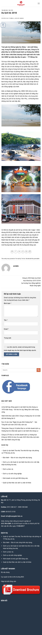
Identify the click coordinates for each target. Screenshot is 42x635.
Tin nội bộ (4, 10)
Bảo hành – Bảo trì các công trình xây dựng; (17, 542)
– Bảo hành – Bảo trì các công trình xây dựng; (16, 458)
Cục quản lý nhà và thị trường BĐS (12, 577)
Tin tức (10, 10)
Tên (6, 320)
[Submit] (39, 370)
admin (22, 18)
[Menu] (39, 3)
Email (6, 329)
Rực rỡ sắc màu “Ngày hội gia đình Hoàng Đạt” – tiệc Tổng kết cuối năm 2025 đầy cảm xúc (19, 423)
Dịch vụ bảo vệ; (8, 552)
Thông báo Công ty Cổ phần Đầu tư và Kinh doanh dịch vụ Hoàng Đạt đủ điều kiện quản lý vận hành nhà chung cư (20, 429)
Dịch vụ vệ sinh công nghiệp (12, 555)
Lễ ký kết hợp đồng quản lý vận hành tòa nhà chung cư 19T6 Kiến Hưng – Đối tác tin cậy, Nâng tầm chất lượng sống (20, 409)
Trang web (7, 338)
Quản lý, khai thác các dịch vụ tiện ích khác (17, 562)
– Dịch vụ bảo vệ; (7, 469)
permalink (36, 258)
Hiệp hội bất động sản (8, 581)
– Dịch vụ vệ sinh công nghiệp (11, 474)
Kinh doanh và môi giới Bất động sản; (15, 478)
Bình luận (7, 303)
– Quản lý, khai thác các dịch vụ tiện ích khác (16, 483)
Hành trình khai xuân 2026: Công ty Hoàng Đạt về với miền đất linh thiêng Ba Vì (20, 417)
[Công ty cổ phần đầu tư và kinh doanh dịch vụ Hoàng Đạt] (21, 3)
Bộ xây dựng (5, 572)
